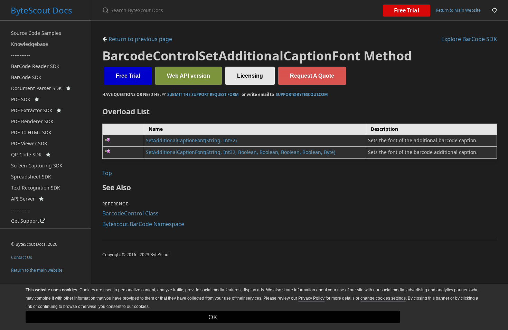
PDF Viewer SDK (29, 143)
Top (107, 173)
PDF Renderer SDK (32, 121)
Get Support (25, 220)
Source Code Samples (36, 33)
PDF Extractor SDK (34, 110)
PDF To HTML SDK (31, 132)
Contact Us (21, 257)
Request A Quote (312, 76)
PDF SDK (23, 99)
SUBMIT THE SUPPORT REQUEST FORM (203, 94)
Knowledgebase (29, 44)
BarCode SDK (26, 77)
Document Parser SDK (38, 88)
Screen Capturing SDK (37, 165)
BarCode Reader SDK (35, 66)
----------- (20, 55)
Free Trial (406, 10)
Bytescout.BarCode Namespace (143, 224)
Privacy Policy (311, 298)
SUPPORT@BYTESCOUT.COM (302, 94)
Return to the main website (37, 270)
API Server (25, 198)
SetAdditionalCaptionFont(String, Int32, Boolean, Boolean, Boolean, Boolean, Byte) (240, 152)
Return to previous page (139, 39)
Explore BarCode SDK (469, 39)
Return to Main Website (458, 10)
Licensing (250, 76)
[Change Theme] (494, 10)
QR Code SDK (28, 154)
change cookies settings (383, 298)
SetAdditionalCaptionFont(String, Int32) (191, 140)
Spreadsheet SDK (31, 176)
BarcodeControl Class (130, 213)
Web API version (188, 76)
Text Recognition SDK (35, 187)
